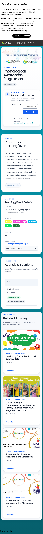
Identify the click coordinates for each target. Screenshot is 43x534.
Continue (29, 112)
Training (20, 43)
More (32, 43)
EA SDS (8, 43)
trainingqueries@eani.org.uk (23, 123)
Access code (17, 105)
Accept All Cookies (21, 36)
